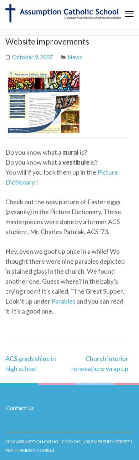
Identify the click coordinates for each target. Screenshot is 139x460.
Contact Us (20, 407)
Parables (63, 301)
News (75, 56)
